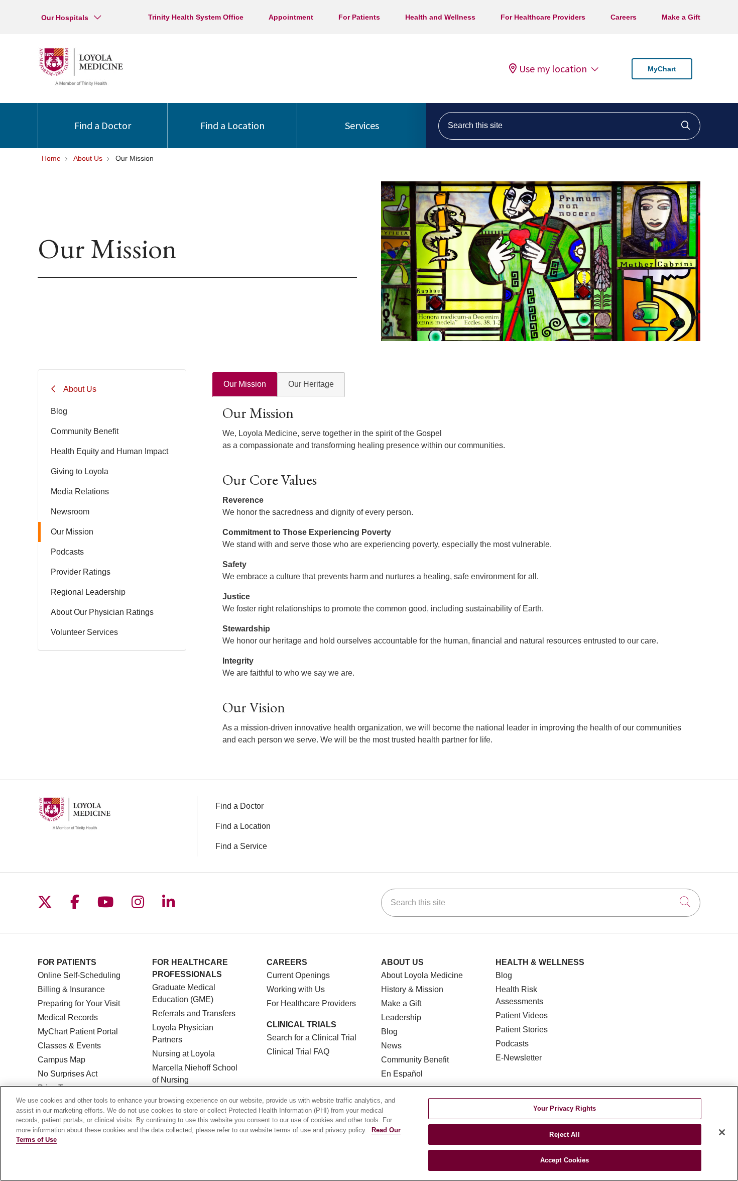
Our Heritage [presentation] (311, 384)
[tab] (244, 384)
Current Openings (298, 975)
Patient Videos (522, 1015)
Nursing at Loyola (183, 1053)
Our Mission (72, 531)
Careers (623, 17)
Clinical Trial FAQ (298, 1051)
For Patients (359, 17)
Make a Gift (681, 17)
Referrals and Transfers (193, 1013)
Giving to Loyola (79, 471)
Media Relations (80, 491)
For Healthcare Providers (543, 17)
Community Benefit (84, 431)
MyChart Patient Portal (78, 1031)
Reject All (564, 1134)
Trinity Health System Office (195, 17)
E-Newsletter (519, 1057)
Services (362, 125)
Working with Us (296, 989)
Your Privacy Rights (564, 1108)
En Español (402, 1073)
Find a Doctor (102, 125)
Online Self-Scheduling (79, 975)
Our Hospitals (64, 18)
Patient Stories (522, 1029)
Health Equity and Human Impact (109, 451)
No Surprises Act (67, 1073)
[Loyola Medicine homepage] (81, 84)
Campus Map (61, 1059)
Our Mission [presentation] (244, 384)
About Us (79, 389)
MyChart (662, 69)
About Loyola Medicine (422, 975)
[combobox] (569, 126)
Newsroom (70, 511)
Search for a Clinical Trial (311, 1037)
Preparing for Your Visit (79, 1003)
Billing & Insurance (71, 989)
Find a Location (232, 125)
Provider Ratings (80, 572)
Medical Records (68, 1017)
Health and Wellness (440, 17)
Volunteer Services (84, 632)
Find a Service (241, 846)
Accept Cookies (564, 1160)
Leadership (401, 1017)
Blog (59, 411)
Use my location (553, 69)
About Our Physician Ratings (102, 612)
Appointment (291, 17)
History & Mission (412, 989)
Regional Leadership (88, 592)
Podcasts (67, 552)
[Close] (722, 1132)
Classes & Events (69, 1045)
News (391, 1045)
